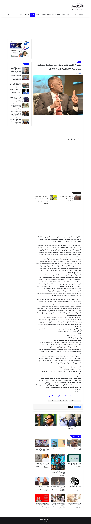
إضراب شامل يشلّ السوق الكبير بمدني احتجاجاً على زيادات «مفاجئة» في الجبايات (15, 85)
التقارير (53, 14)
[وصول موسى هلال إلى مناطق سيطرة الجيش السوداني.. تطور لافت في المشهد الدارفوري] (25, 105)
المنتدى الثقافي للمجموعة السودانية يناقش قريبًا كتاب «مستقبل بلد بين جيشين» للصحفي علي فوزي (42, 505)
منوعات (32, 14)
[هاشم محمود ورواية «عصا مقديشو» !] (58, 443)
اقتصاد (44, 14)
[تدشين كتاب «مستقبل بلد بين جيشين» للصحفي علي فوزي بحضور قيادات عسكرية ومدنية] (42, 443)
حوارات (48, 14)
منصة (50, 400)
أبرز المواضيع (74, 14)
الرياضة (27, 14)
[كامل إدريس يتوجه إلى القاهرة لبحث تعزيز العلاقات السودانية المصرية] (25, 99)
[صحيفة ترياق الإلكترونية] (77, 6)
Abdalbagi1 (77, 73)
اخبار (68, 14)
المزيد (22, 14)
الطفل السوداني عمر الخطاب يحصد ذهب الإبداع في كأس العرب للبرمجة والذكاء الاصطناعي (58, 472)
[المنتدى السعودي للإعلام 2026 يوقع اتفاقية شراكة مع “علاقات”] (74, 458)
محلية (63, 14)
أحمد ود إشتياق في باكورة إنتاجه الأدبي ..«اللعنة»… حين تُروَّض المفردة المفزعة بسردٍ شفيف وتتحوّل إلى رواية (42, 465)
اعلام (71, 400)
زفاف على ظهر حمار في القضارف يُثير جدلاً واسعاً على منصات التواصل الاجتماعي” (74, 505)
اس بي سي (77, 400)
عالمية (58, 14)
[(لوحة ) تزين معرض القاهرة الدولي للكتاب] (74, 443)
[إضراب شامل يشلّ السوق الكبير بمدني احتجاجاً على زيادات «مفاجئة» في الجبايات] (25, 85)
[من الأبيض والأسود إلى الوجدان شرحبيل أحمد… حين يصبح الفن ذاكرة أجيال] (74, 481)
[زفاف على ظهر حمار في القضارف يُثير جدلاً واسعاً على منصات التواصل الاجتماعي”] (74, 498)
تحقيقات (38, 14)
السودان (65, 400)
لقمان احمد (57, 400)
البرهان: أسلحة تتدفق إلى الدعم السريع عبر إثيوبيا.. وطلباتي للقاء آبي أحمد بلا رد (15, 121)
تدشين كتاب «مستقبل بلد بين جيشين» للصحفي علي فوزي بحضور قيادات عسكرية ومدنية (42, 449)
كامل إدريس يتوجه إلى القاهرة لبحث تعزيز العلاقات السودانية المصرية (15, 99)
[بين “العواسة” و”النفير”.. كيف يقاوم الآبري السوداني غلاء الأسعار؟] (77, 197)
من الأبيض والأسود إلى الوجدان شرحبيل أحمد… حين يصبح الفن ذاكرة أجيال (74, 488)
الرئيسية (81, 14)
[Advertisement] (45, 27)
